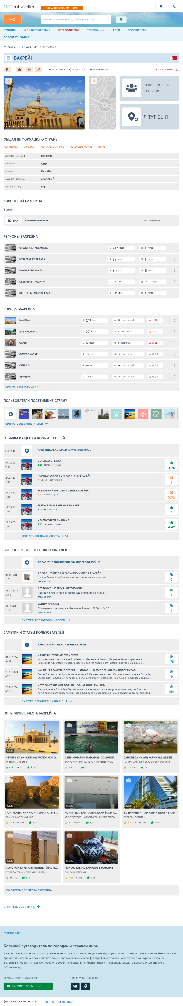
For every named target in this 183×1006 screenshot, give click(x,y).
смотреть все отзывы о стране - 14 (44, 536)
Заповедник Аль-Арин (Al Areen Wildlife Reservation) (150, 757)
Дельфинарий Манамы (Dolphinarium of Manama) (91, 757)
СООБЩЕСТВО (137, 30)
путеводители (29, 46)
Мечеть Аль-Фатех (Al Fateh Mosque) (32, 757)
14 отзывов (153, 91)
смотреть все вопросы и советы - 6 (46, 620)
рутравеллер (10, 46)
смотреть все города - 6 (21, 386)
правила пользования (57, 1001)
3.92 (171, 497)
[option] (44, 102)
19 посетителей (156, 85)
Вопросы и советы (53, 147)
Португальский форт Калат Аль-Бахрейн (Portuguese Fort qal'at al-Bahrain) (32, 812)
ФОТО (116, 30)
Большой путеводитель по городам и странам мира (51, 946)
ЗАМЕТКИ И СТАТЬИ (81, 147)
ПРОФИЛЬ (10, 30)
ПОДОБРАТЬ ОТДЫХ (16, 37)
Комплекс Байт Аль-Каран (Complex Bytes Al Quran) (91, 812)
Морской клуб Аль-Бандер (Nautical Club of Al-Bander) (32, 867)
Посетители (11, 147)
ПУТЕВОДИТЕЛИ (68, 30)
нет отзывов (18, 822)
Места (101, 147)
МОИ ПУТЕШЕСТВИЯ (37, 30)
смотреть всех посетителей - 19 (26, 424)
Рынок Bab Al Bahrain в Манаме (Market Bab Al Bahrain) (91, 867)
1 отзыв (17, 767)
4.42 (171, 527)
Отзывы (29, 147)
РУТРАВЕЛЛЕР (12, 933)
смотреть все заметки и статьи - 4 (45, 701)
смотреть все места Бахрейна (29, 890)
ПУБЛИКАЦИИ (96, 30)
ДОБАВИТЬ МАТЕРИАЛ (62, 7)
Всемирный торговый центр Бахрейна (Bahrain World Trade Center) (150, 812)
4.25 (171, 467)
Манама (46, 171)
